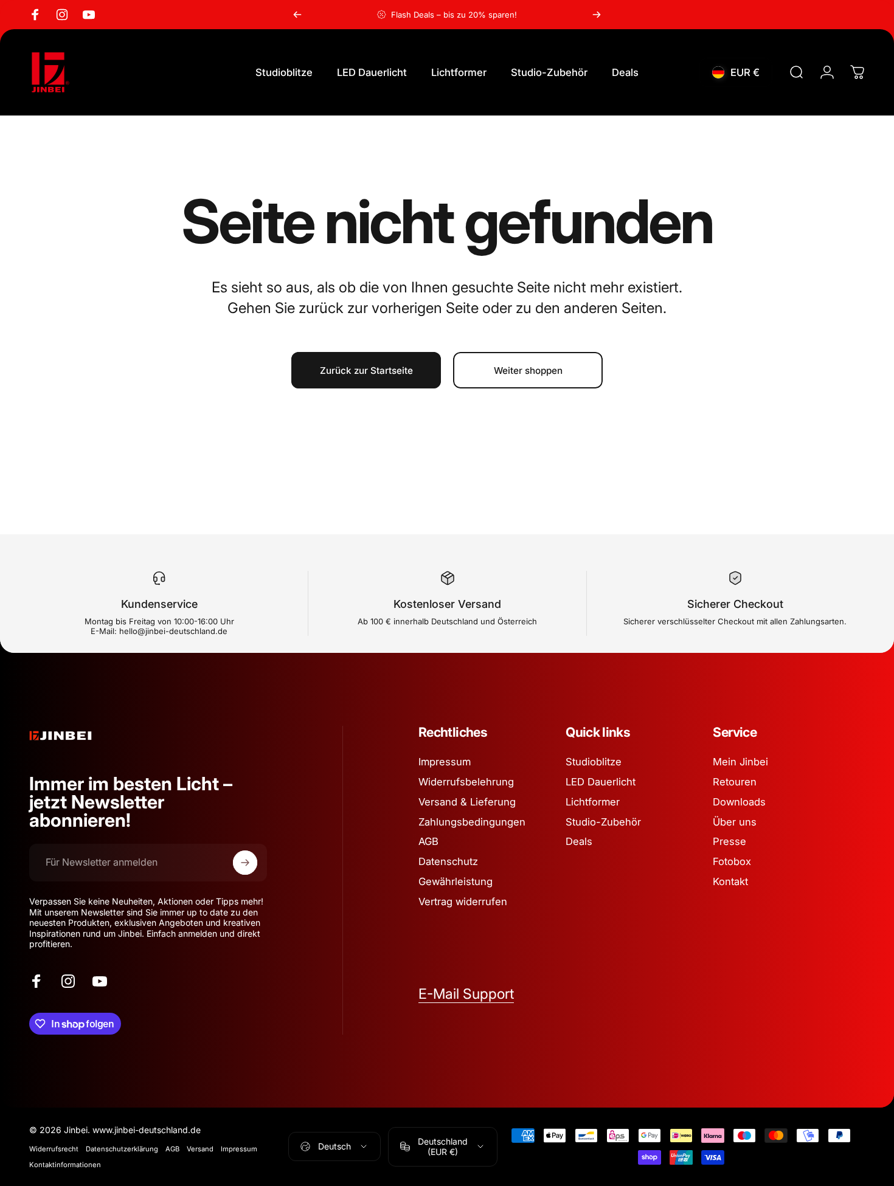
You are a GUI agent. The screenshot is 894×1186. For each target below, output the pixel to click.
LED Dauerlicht (601, 782)
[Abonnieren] (245, 862)
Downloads (739, 802)
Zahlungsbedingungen (471, 821)
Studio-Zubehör (603, 821)
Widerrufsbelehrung (466, 782)
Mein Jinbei (740, 762)
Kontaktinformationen (65, 1164)
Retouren (735, 782)
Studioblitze (594, 762)
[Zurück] (297, 14)
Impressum (444, 762)
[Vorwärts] (596, 14)
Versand (200, 1149)
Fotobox (732, 861)
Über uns (735, 821)
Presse (729, 841)
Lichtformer (593, 802)
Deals (579, 841)
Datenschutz (448, 861)
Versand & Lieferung (467, 802)
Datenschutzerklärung (122, 1149)
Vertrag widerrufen (462, 901)
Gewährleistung (455, 881)
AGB (428, 841)
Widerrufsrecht (53, 1149)
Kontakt (730, 881)
